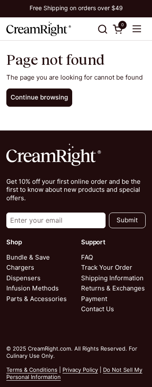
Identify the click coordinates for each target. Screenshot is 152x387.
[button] (102, 29)
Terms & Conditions (31, 369)
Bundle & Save (28, 257)
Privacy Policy (80, 369)
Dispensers (23, 278)
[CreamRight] (38, 29)
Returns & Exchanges (113, 288)
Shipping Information (112, 278)
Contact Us (97, 309)
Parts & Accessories (36, 299)
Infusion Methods (32, 288)
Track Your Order (106, 267)
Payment (94, 299)
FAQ (87, 257)
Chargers (20, 267)
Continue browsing (39, 97)
